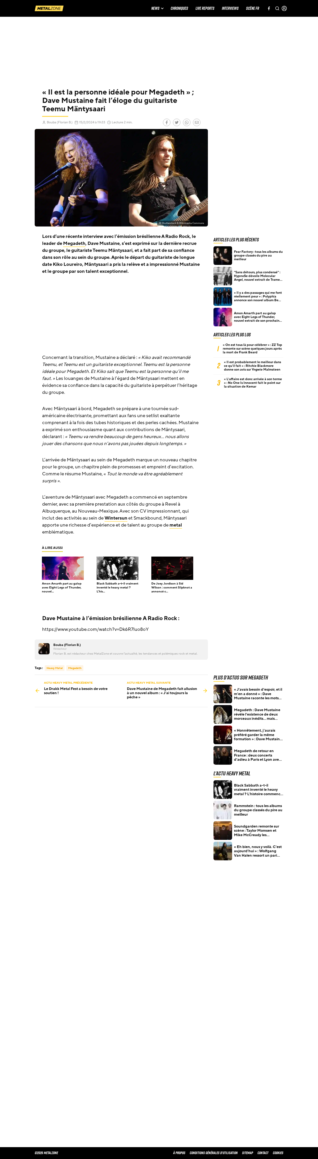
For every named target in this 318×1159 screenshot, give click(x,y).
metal (175, 525)
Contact (262, 1153)
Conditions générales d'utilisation (214, 1153)
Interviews (230, 8)
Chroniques (179, 8)
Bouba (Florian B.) (60, 122)
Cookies (278, 1153)
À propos (179, 1153)
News (155, 8)
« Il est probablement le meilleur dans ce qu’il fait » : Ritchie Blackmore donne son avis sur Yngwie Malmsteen (252, 366)
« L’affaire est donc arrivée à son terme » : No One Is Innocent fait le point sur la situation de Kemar (253, 383)
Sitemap (247, 1153)
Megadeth (74, 243)
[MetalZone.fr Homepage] (49, 8)
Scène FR (252, 8)
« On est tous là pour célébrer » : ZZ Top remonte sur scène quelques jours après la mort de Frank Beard (252, 348)
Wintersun (116, 518)
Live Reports (205, 8)
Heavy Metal (55, 668)
